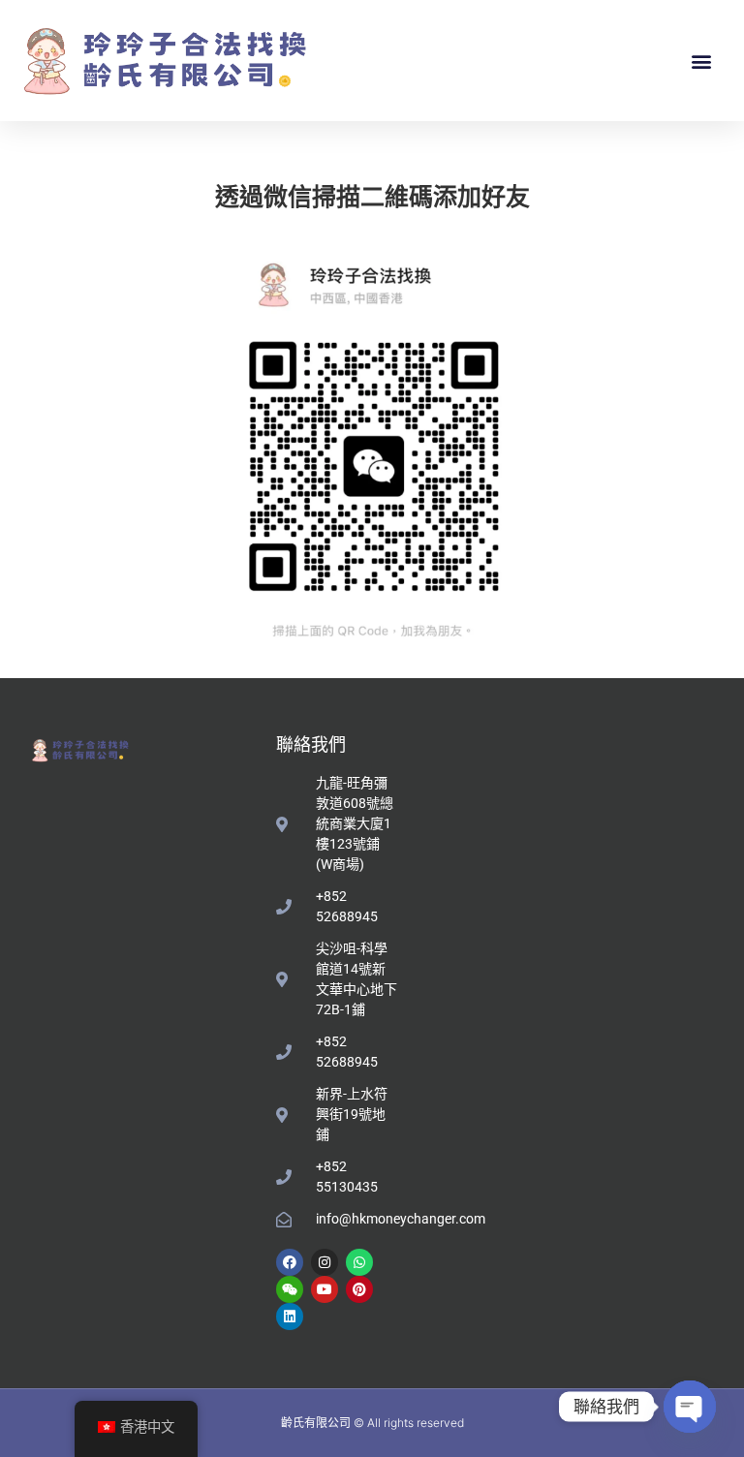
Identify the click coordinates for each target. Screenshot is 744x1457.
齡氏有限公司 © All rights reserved (372, 1422)
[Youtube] (324, 1289)
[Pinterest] (359, 1289)
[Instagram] (324, 1262)
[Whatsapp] (359, 1262)
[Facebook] (289, 1262)
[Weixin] (289, 1289)
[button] (701, 61)
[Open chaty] (690, 1406)
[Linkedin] (289, 1316)
